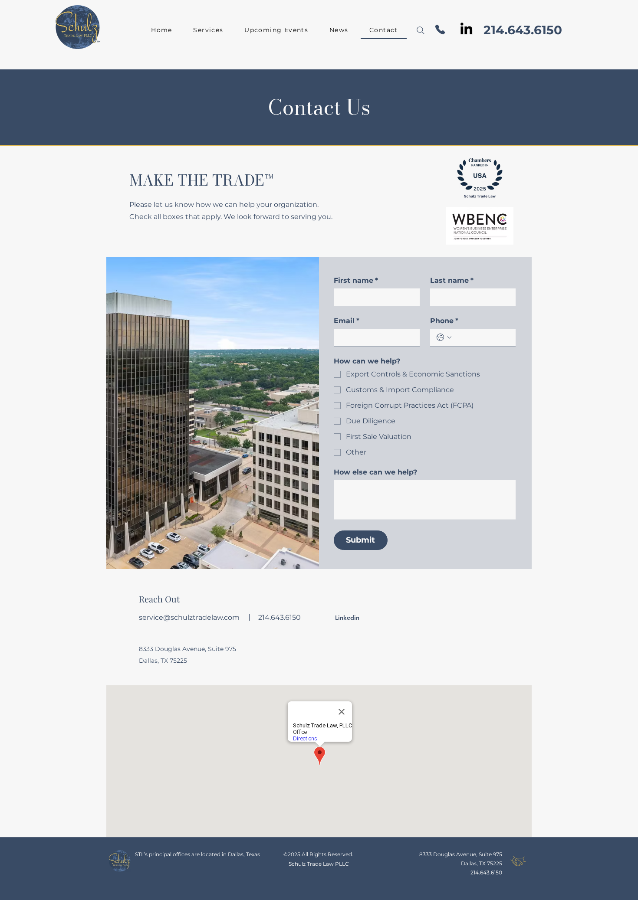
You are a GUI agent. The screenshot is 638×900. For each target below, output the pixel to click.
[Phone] (440, 29)
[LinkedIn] (466, 28)
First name (356, 280)
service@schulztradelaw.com (189, 617)
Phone (444, 321)
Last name (452, 280)
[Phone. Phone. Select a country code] (444, 337)
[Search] (420, 30)
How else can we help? (375, 472)
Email (346, 321)
